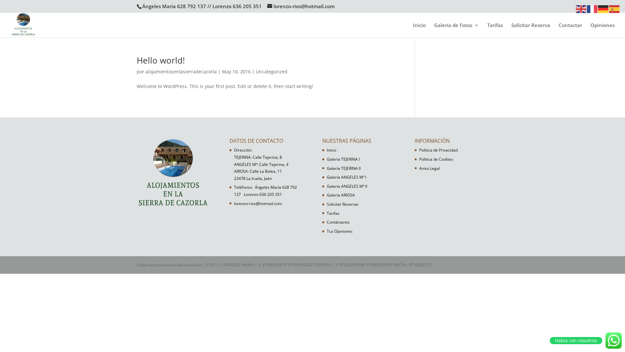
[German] (603, 9)
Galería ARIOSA (341, 195)
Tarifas (495, 25)
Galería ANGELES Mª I (346, 177)
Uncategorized (271, 71)
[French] (592, 9)
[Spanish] (614, 9)
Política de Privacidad (438, 150)
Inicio (419, 25)
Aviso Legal (429, 168)
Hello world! (161, 60)
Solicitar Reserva (530, 25)
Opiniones (602, 25)
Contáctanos (338, 222)
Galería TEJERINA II (344, 168)
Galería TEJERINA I (343, 159)
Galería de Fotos (453, 25)
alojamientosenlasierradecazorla (181, 71)
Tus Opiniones (340, 231)
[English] (581, 9)
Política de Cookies (436, 159)
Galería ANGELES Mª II (347, 186)
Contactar (570, 25)
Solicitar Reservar (343, 204)
